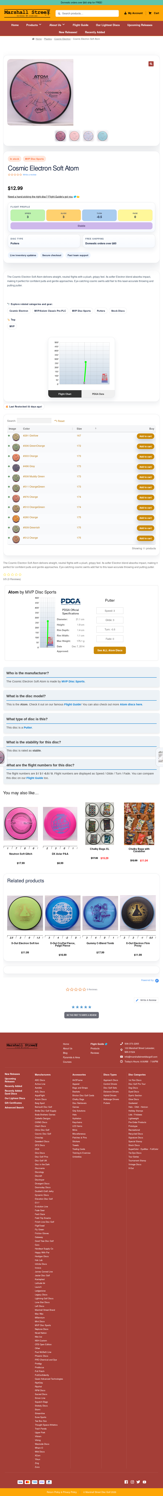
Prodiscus (39, 1367)
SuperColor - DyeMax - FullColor (143, 1149)
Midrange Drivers (111, 1099)
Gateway (39, 1237)
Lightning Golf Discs (44, 1298)
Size (79, 428)
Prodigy (38, 1363)
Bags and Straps (80, 1087)
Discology (39, 1172)
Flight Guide (80, 25)
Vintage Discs (134, 1164)
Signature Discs (135, 1137)
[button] (151, 63)
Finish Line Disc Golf (44, 1221)
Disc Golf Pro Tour (136, 1084)
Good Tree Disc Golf (44, 1241)
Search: (11, 421)
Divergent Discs (42, 1183)
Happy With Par (42, 1252)
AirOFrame (77, 1080)
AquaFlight (40, 1095)
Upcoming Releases (139, 25)
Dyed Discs (133, 1091)
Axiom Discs (41, 1099)
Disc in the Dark (42, 1164)
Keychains (77, 1122)
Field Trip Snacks (43, 1218)
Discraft (38, 1175)
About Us (55, 25)
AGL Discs (40, 1091)
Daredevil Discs (42, 1141)
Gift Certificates (13, 1102)
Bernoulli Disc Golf (43, 1106)
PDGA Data (98, 393)
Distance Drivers (111, 1091)
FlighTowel (40, 1225)
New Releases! (68, 32)
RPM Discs (40, 1390)
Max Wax (39, 1313)
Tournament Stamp (137, 1160)
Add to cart (145, 436)
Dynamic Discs (42, 1195)
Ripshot (38, 1386)
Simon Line (40, 1398)
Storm (37, 1409)
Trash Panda (40, 1428)
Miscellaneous (79, 1133)
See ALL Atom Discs (109, 650)
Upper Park (40, 1432)
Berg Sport (40, 1103)
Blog (65, 1052)
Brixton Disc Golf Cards (83, 1095)
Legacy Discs (41, 1294)
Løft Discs (39, 1306)
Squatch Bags (41, 1401)
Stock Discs (118, 310)
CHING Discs (41, 1122)
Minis (74, 1129)
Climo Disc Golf (42, 1129)
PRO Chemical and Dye (46, 1359)
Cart (156, 13)
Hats (74, 1114)
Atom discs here (131, 704)
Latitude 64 (40, 1283)
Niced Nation (41, 1332)
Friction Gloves (42, 1233)
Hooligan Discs (42, 1256)
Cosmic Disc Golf (43, 1133)
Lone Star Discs (42, 1302)
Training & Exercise (81, 1152)
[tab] (146, 1000)
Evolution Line (41, 1206)
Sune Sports (40, 1417)
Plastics (48, 38)
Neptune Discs (41, 1329)
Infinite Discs (41, 1264)
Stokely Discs (41, 1405)
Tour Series (133, 1156)
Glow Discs (133, 1099)
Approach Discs (110, 1080)
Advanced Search (14, 1107)
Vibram (38, 1436)
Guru (37, 1244)
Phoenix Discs (41, 1355)
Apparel (75, 1084)
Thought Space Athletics (46, 1424)
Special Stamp (135, 1141)
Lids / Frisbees (135, 1114)
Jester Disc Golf (42, 1275)
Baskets (76, 1091)
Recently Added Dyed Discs (13, 1092)
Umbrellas (77, 1156)
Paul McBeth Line (43, 1352)
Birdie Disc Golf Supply (45, 1110)
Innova (38, 1267)
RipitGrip (39, 1382)
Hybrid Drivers (110, 1095)
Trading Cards (78, 1149)
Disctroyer (39, 1179)
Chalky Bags (78, 1099)
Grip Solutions (78, 1110)
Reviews (95, 1052)
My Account (135, 13)
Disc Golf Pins (41, 1156)
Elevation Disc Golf (44, 1198)
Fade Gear (40, 1210)
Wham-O (39, 1447)
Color (26, 428)
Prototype (132, 1126)
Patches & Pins (79, 1137)
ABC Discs (40, 1080)
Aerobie (38, 1087)
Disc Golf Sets (110, 1087)
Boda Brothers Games (45, 1114)
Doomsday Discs (43, 1187)
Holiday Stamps (135, 1110)
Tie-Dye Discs (135, 1152)
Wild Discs (40, 1451)
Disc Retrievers (79, 1103)
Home (15, 25)
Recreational (134, 1129)
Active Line (40, 1084)
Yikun (37, 1459)
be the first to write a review (81, 1015)
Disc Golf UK (41, 1160)
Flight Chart (64, 393)
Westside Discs (42, 1444)
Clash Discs (40, 1126)
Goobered (132, 1103)
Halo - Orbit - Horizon (138, 1106)
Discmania (40, 1168)
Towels (75, 1145)
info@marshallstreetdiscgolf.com (141, 1056)
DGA (37, 1149)
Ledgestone (40, 1290)
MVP (12, 326)
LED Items (77, 1126)
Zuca (37, 1467)
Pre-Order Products (137, 1122)
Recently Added (95, 32)
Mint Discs (40, 1321)
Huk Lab (39, 1260)
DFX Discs (40, 1145)
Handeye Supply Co (44, 1248)
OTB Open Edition (43, 1344)
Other (37, 1348)
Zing (37, 1463)
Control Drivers (110, 1084)
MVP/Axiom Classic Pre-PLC (50, 310)
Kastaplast (40, 1279)
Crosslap (39, 1137)
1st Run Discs (135, 1080)
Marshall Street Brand (45, 1309)
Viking (38, 1440)
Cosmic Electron (62, 38)
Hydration (76, 1118)
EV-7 (37, 1202)
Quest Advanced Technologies (49, 1378)
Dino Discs (40, 1152)
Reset (61, 421)
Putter (28, 727)
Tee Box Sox (41, 1421)
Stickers (76, 1141)
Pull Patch (39, 1371)
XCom (37, 1455)
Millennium (40, 1317)
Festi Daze (40, 1214)
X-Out (131, 1168)
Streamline (40, 1413)
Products (32, 25)
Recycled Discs (135, 1133)
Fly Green (39, 1229)
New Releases (12, 1073)
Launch (38, 1287)
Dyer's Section (135, 1095)
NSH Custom (41, 1340)
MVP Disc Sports (81, 310)
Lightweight (133, 1118)
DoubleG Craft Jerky (44, 1191)
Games (75, 1106)
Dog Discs (133, 1087)
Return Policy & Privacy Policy (62, 1492)
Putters (101, 310)
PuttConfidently (42, 1375)
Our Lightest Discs (108, 25)
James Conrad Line (44, 1271)
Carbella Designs (42, 1118)
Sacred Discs (41, 1394)
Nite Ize (38, 1336)
